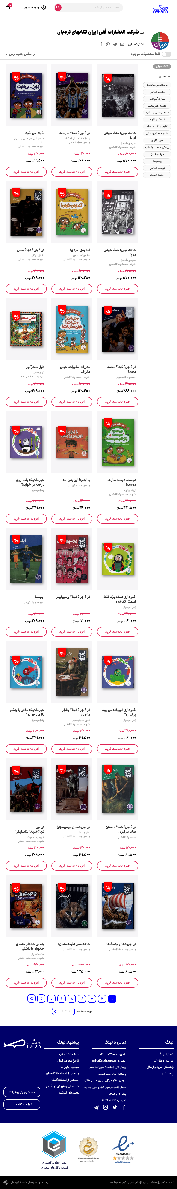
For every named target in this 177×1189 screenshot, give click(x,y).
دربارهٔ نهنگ (166, 1054)
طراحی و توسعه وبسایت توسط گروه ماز (31, 1182)
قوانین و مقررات (164, 1060)
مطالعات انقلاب (69, 1054)
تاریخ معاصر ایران (68, 1060)
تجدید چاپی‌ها (69, 1067)
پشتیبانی (168, 1073)
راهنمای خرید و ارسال (160, 1067)
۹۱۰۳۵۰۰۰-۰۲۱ (108, 1054)
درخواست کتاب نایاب (22, 1104)
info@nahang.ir (104, 1060)
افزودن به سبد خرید (117, 171)
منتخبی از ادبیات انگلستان (62, 1073)
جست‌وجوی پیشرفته (22, 1092)
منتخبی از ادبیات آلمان (65, 1079)
